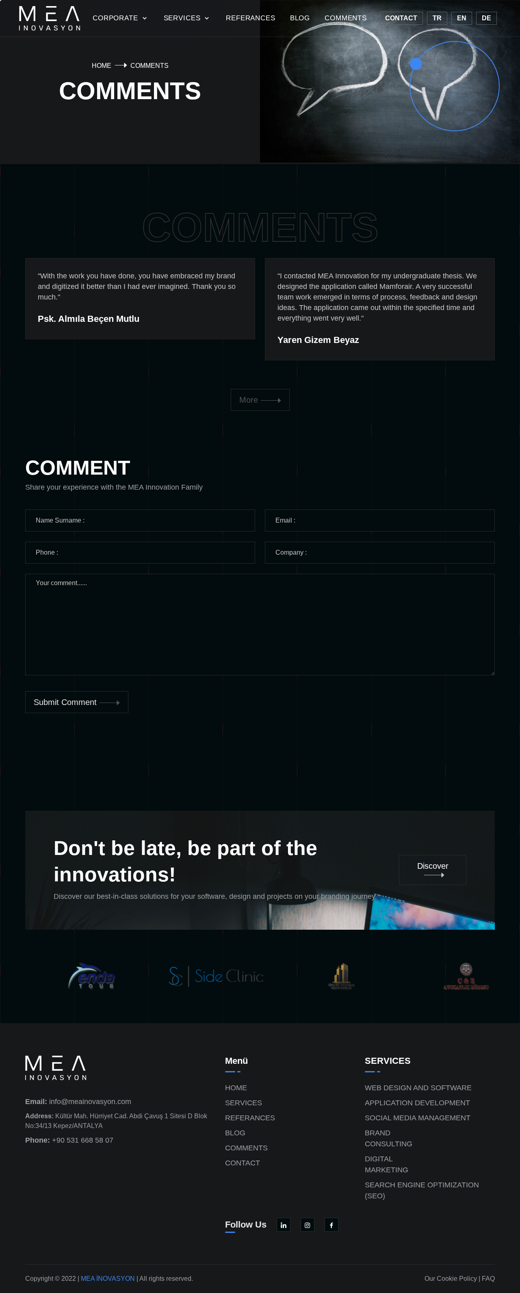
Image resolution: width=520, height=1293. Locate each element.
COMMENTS (346, 18)
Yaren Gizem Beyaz (318, 340)
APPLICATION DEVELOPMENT (417, 1103)
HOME (101, 65)
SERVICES (183, 18)
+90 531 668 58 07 (69, 1140)
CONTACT (242, 1163)
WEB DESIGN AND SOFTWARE (418, 1088)
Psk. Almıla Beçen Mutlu (88, 319)
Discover (432, 865)
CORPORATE (117, 18)
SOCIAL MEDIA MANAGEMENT (417, 1118)
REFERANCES (250, 18)
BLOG (300, 18)
